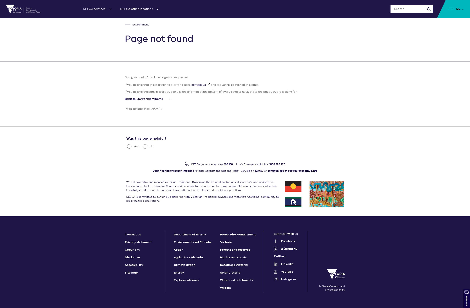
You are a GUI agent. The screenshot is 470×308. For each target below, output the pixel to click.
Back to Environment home (144, 99)
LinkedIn (287, 264)
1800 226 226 (277, 164)
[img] (23, 9)
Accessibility (134, 265)
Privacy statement (138, 242)
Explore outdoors (186, 280)
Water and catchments (236, 280)
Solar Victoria (230, 273)
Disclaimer (132, 257)
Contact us (133, 235)
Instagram (288, 279)
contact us (198, 85)
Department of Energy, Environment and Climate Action (192, 242)
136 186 (228, 164)
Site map (131, 273)
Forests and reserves (235, 250)
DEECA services (94, 9)
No (151, 146)
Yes (136, 146)
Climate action (184, 265)
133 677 (259, 171)
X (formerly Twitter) (285, 253)
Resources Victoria (234, 265)
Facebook (288, 241)
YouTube (287, 272)
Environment (140, 24)
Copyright (132, 250)
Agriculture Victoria (188, 257)
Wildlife (225, 288)
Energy (179, 273)
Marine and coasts (233, 257)
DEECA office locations (136, 9)
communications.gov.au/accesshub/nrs (292, 171)
